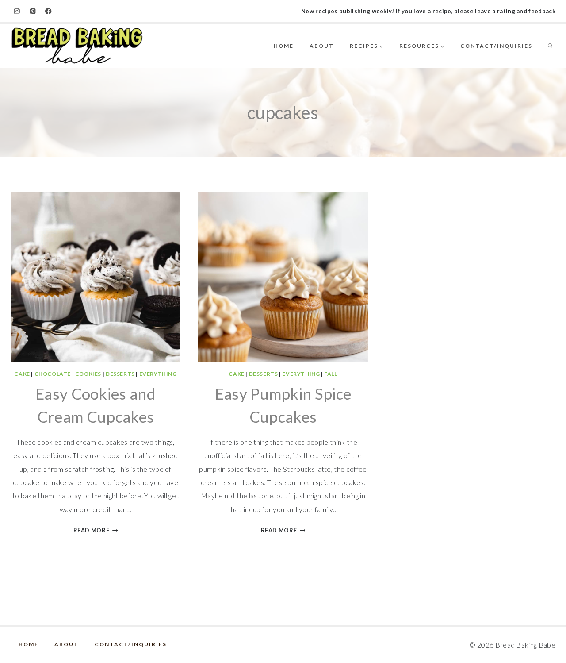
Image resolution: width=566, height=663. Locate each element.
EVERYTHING (158, 373)
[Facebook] (48, 11)
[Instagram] (17, 11)
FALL (330, 373)
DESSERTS (120, 373)
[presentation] (95, 277)
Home (284, 45)
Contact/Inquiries (496, 45)
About (322, 45)
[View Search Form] (550, 46)
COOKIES (88, 373)
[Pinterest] (33, 11)
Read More (95, 530)
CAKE (22, 373)
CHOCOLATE (52, 373)
